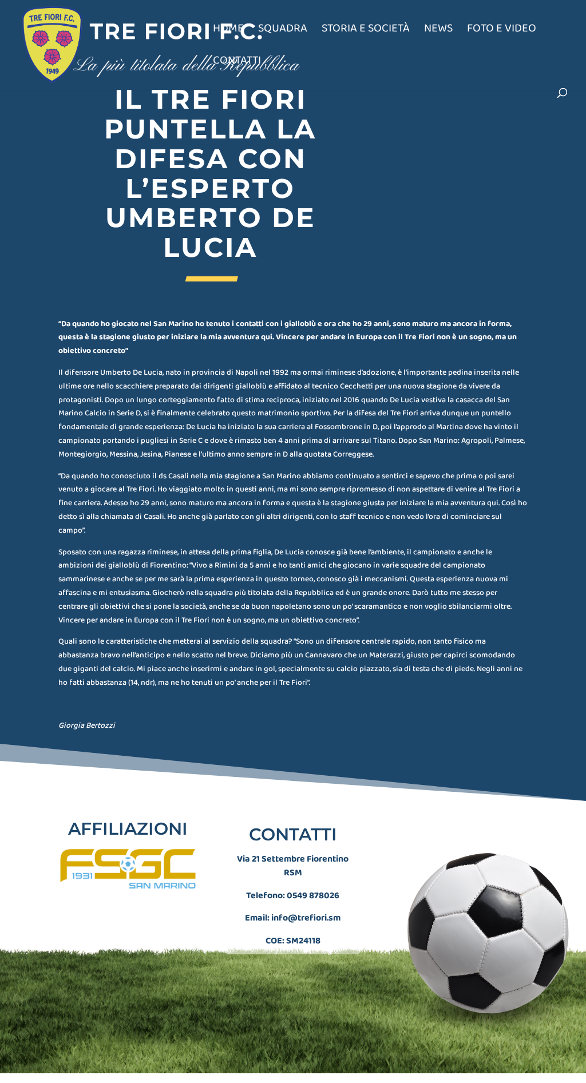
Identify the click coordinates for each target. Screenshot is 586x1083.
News (438, 30)
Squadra (282, 30)
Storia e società (366, 30)
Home (228, 30)
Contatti (237, 62)
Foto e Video (501, 30)
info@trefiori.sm (305, 918)
